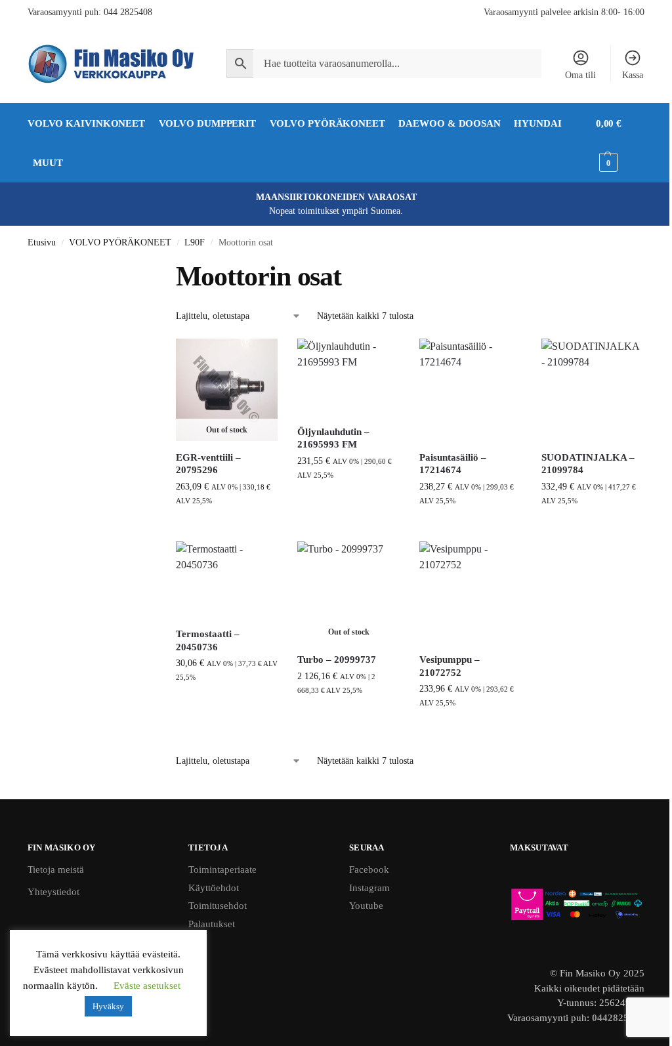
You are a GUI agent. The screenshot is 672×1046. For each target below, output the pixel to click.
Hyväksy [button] (108, 1006)
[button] (620, 143)
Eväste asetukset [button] (147, 985)
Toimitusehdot (217, 905)
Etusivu (42, 242)
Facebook (369, 869)
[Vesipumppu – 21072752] (470, 592)
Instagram (369, 888)
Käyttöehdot (213, 888)
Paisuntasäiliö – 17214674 (452, 464)
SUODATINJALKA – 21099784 (588, 464)
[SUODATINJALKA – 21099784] (592, 390)
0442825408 (618, 1018)
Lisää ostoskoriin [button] (348, 502)
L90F (194, 242)
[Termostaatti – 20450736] (227, 579)
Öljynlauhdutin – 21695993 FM (333, 438)
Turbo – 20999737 (336, 659)
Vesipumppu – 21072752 (449, 666)
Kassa (632, 75)
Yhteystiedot (53, 892)
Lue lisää (227, 528)
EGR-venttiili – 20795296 (208, 464)
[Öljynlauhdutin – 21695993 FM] (348, 377)
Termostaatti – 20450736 (208, 640)
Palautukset (211, 924)
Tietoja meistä (56, 869)
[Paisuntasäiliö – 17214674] (470, 390)
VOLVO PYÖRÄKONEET (120, 242)
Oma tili (580, 75)
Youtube (366, 905)
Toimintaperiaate (222, 869)
